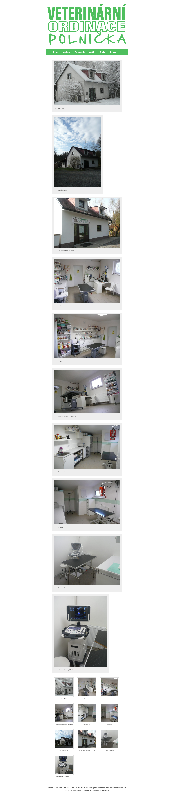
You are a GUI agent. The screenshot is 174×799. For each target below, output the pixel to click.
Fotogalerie (80, 52)
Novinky (66, 52)
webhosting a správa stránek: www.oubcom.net (110, 788)
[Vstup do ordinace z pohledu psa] (64, 722)
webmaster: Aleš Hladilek (84, 788)
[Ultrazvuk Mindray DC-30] (64, 774)
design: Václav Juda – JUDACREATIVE (61, 788)
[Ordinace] (86, 696)
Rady (102, 52)
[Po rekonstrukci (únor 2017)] (86, 748)
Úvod (55, 52)
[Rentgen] (109, 722)
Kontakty (113, 52)
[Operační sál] (86, 722)
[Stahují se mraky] (64, 748)
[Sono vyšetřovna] (109, 748)
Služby (92, 52)
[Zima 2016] (64, 696)
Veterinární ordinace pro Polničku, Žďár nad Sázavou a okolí (89, 791)
